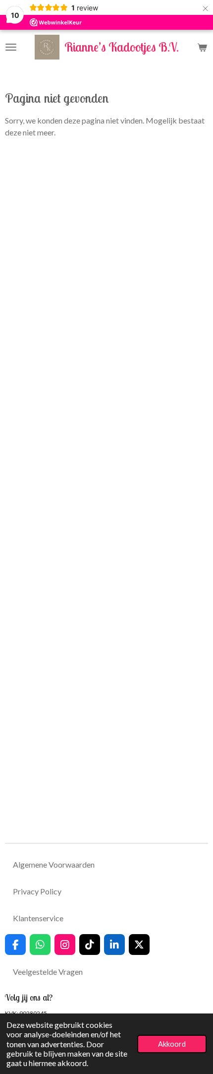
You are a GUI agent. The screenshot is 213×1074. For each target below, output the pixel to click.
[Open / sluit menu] (11, 47)
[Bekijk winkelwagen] (202, 47)
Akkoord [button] (172, 1044)
